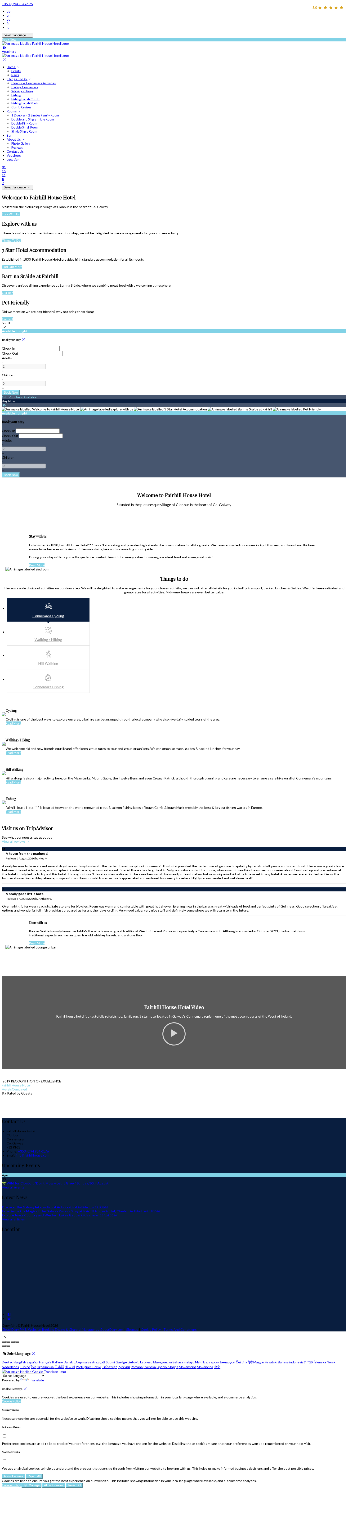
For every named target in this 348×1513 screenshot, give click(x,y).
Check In (8, 348)
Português (84, 1367)
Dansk (68, 1362)
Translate (37, 1380)
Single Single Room (24, 131)
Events (16, 71)
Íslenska (320, 1362)
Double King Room (24, 123)
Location (13, 159)
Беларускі (227, 1362)
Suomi (110, 1362)
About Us (14, 139)
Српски (162, 1367)
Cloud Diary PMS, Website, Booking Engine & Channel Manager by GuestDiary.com (63, 1329)
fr (8, 23)
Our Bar (7, 293)
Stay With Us (11, 214)
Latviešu (146, 1362)
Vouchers (14, 155)
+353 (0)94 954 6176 (17, 4)
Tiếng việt (109, 1367)
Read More (37, 565)
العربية (100, 1362)
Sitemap (132, 1329)
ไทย (33, 1367)
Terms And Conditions (180, 1329)
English (20, 1362)
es (8, 19)
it (8, 27)
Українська (45, 1367)
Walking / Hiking (22, 91)
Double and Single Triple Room (32, 119)
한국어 (70, 1367)
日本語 (59, 1367)
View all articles (13, 1219)
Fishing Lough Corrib (25, 99)
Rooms (12, 111)
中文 (217, 1367)
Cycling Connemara (24, 87)
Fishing (16, 95)
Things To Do (17, 79)
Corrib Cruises (21, 107)
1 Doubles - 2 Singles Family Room (35, 115)
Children (8, 375)
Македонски (162, 1362)
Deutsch (8, 1362)
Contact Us (15, 151)
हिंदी (250, 1362)
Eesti (91, 1362)
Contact (7, 319)
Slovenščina (187, 1367)
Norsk (331, 1362)
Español (32, 1362)
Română (137, 1367)
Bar (9, 135)
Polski (96, 1367)
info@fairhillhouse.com (32, 1155)
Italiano (57, 1362)
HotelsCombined (14, 1089)
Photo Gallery (21, 143)
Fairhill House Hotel (16, 1085)
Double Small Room (25, 127)
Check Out (10, 353)
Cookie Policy (151, 1329)
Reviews (17, 147)
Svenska (149, 1367)
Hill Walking (48, 663)
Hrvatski (271, 1362)
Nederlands (10, 1367)
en (8, 15)
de (8, 11)
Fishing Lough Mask (24, 103)
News (15, 75)
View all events (13, 1187)
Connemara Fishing (48, 687)
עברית (308, 1362)
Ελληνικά (80, 1362)
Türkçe (25, 1367)
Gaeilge (121, 1362)
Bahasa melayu (183, 1362)
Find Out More (12, 267)
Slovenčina (205, 1367)
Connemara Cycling (48, 616)
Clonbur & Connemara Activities (33, 83)
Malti (198, 1362)
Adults (7, 358)
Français (45, 1362)
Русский (124, 1367)
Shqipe (173, 1367)
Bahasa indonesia (290, 1362)
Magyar (258, 1362)
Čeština (241, 1362)
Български (211, 1362)
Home (11, 67)
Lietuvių (133, 1362)
